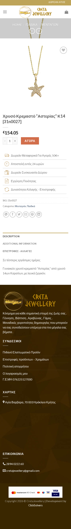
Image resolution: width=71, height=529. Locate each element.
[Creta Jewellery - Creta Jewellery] (35, 11)
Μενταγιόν (50, 24)
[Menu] (5, 11)
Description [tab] (11, 236)
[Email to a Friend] (26, 214)
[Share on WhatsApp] (6, 214)
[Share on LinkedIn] (39, 214)
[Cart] (66, 12)
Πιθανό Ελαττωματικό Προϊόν (21, 352)
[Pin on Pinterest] (32, 214)
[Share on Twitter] (19, 214)
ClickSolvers (35, 505)
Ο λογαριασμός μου (15, 373)
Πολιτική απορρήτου (16, 366)
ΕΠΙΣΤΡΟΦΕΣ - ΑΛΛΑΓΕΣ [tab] (17, 251)
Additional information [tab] (20, 243)
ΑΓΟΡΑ (30, 140)
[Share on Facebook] (13, 214)
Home (17, 24)
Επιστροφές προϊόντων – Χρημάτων (26, 359)
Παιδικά (32, 24)
